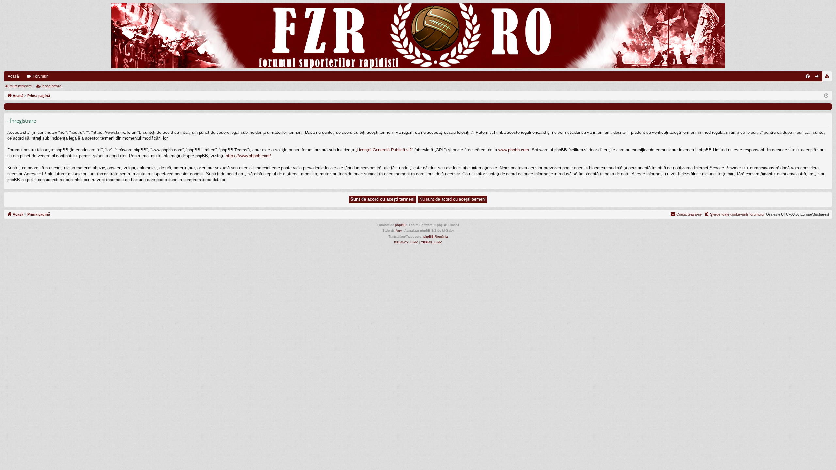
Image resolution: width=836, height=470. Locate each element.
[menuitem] (807, 76)
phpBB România (435, 236)
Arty (399, 230)
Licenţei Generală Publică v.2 (384, 150)
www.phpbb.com (513, 150)
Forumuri (41, 76)
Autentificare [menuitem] (818, 77)
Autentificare (21, 86)
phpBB (400, 225)
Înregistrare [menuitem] (828, 77)
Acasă (13, 76)
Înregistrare (51, 86)
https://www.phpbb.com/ (248, 155)
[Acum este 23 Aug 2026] (826, 96)
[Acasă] (418, 35)
